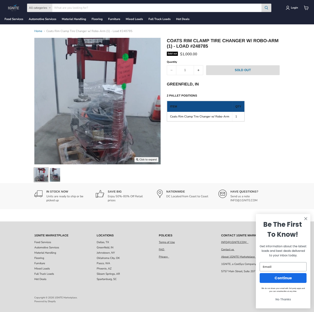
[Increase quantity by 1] (198, 70)
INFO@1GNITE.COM (235, 242)
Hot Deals (183, 19)
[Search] (266, 8)
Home (38, 31)
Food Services (14, 19)
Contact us (228, 249)
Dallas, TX (103, 242)
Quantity (172, 62)
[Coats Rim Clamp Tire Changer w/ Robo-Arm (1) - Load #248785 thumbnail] (41, 175)
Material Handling (74, 19)
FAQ (162, 249)
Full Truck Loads (159, 19)
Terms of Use (167, 242)
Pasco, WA (103, 263)
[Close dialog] (306, 218)
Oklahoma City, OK (108, 258)
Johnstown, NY (106, 253)
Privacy (164, 257)
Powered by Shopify (45, 301)
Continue (283, 278)
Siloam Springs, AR (108, 274)
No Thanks (283, 299)
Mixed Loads (134, 19)
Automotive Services (42, 19)
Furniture (114, 19)
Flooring (97, 19)
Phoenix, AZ (104, 268)
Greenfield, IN (105, 247)
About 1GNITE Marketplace (238, 257)
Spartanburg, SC (107, 279)
